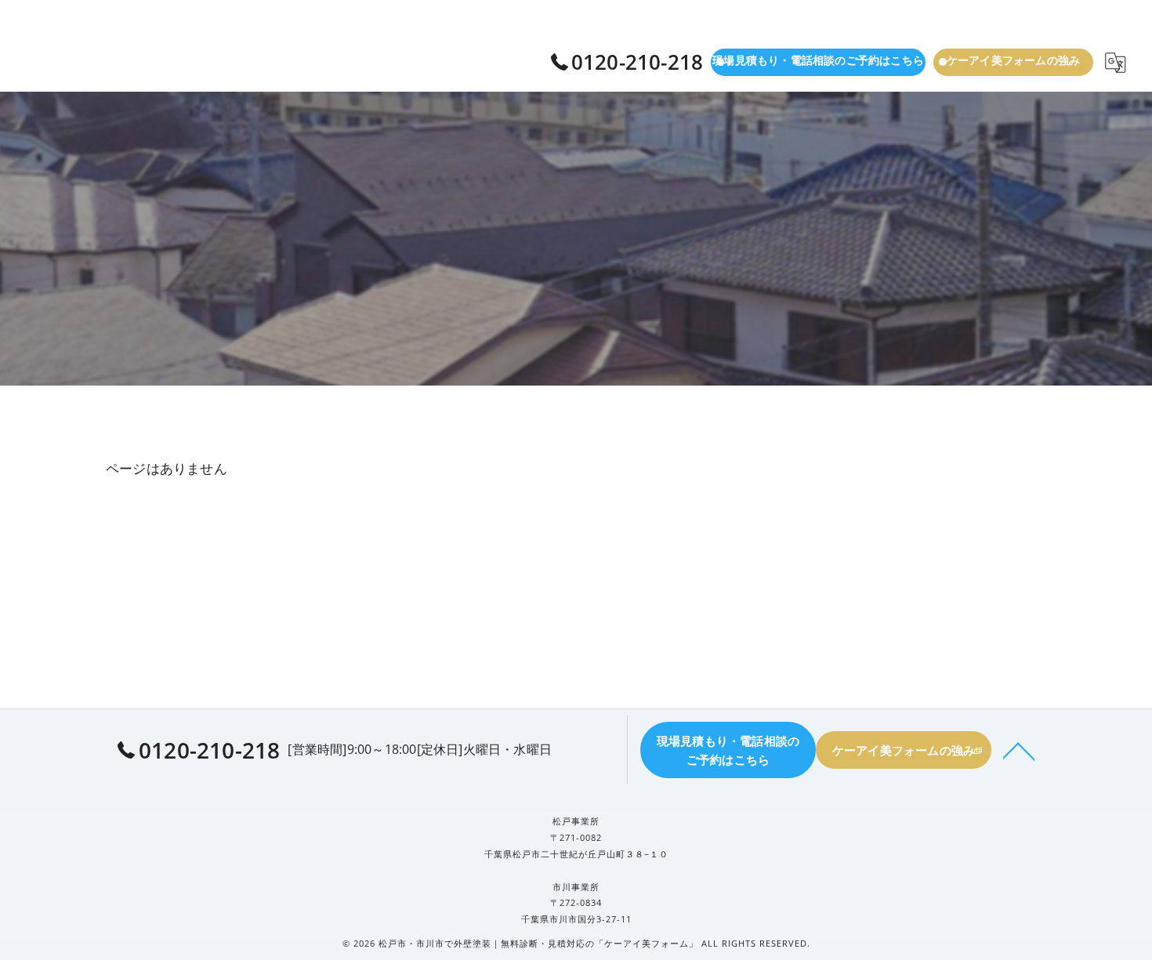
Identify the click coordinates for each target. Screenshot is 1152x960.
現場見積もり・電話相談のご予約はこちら (818, 60)
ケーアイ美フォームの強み (1013, 60)
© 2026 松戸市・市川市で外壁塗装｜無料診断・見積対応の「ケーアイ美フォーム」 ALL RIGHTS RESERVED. (576, 943)
